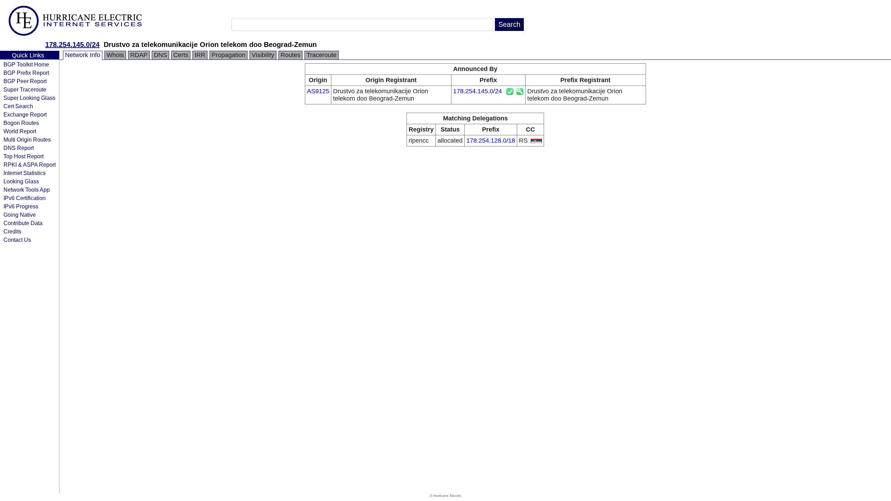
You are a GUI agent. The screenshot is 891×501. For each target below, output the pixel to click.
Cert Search (18, 106)
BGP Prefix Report (26, 73)
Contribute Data (22, 223)
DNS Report (18, 148)
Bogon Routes (21, 123)
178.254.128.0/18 (490, 140)
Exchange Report (25, 114)
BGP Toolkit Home (26, 64)
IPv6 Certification (24, 198)
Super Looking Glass (29, 98)
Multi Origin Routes (27, 139)
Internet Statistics (24, 173)
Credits (12, 231)
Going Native (19, 215)
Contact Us (17, 240)
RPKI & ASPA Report (29, 164)
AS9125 (318, 91)
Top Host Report (23, 156)
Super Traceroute (24, 89)
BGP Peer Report (25, 81)
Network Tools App (26, 189)
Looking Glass (21, 181)
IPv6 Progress (20, 206)
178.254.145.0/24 (72, 44)
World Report (19, 131)
